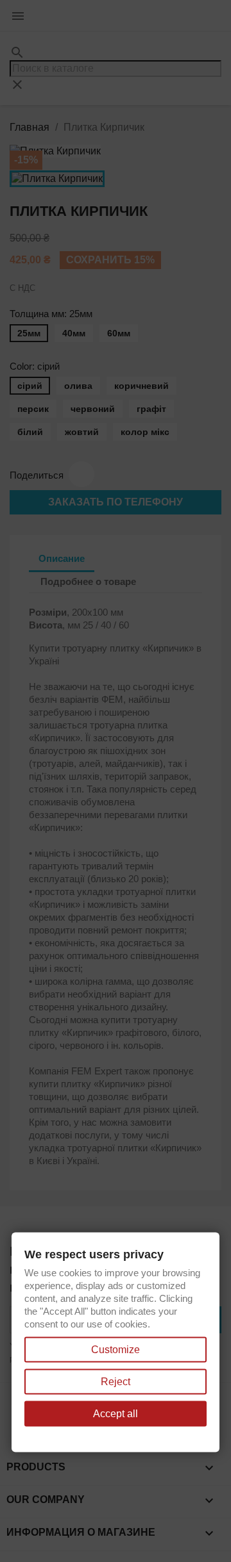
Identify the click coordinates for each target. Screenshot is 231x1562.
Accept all (115, 1413)
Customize (115, 1349)
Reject (115, 1381)
